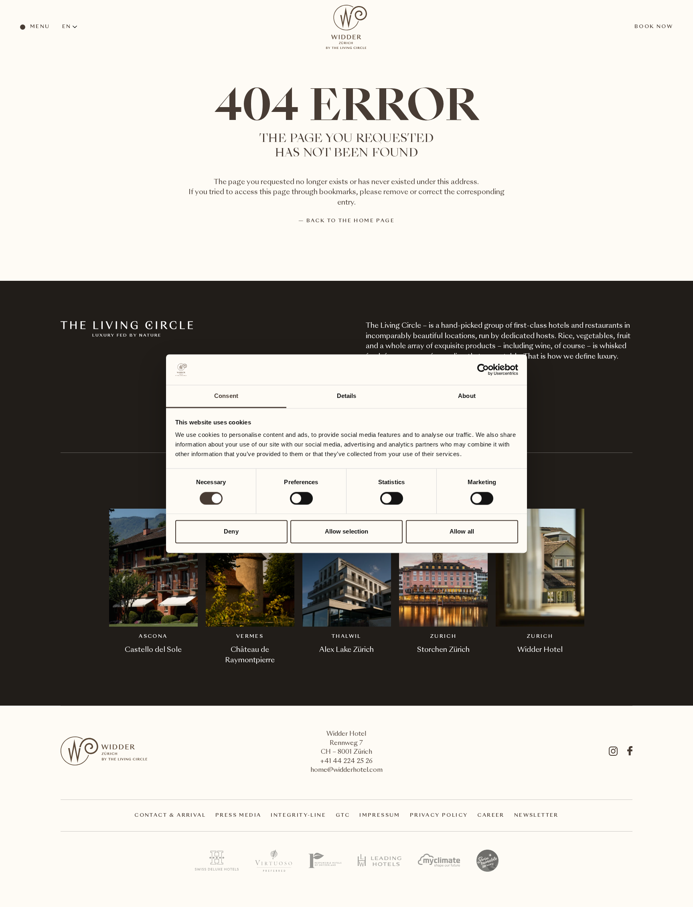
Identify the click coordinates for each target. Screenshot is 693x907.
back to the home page (350, 221)
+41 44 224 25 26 (346, 762)
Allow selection (347, 531)
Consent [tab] (226, 396)
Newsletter (536, 815)
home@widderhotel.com (346, 770)
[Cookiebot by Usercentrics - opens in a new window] (483, 369)
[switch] (301, 497)
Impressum (379, 815)
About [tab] (467, 396)
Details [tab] (347, 396)
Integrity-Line (298, 815)
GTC (343, 815)
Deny (231, 531)
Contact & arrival (170, 815)
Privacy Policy (439, 815)
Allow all (462, 531)
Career (490, 815)
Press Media (238, 815)
